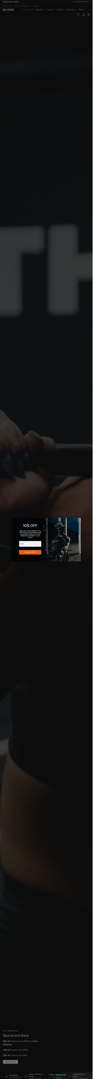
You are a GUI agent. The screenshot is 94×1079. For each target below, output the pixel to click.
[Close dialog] (79, 519)
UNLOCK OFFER (30, 552)
